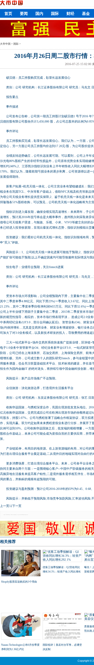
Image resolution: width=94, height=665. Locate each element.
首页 (8, 13)
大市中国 (5, 43)
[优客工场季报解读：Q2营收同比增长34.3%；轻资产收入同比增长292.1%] (62, 556)
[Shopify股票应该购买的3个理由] (20, 563)
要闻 (24, 13)
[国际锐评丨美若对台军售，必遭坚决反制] (62, 626)
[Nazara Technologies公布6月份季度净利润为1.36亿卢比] (20, 626)
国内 (39, 13)
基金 (86, 13)
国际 (55, 13)
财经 (70, 13)
